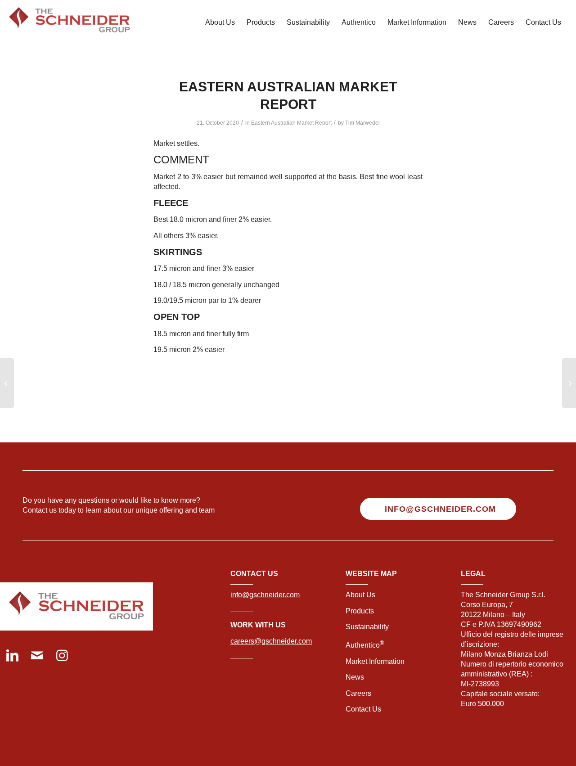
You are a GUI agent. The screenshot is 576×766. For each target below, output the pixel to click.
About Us (360, 595)
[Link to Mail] (37, 656)
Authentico (365, 645)
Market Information (375, 661)
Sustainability (367, 627)
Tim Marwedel (362, 123)
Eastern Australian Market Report (291, 123)
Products (360, 611)
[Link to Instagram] (62, 656)
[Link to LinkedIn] (12, 656)
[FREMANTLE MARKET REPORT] (569, 383)
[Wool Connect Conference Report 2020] (7, 383)
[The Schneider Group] (69, 22)
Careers (358, 693)
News (355, 677)
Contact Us (363, 709)
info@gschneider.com (265, 595)
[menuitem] (220, 22)
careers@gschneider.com (271, 641)
